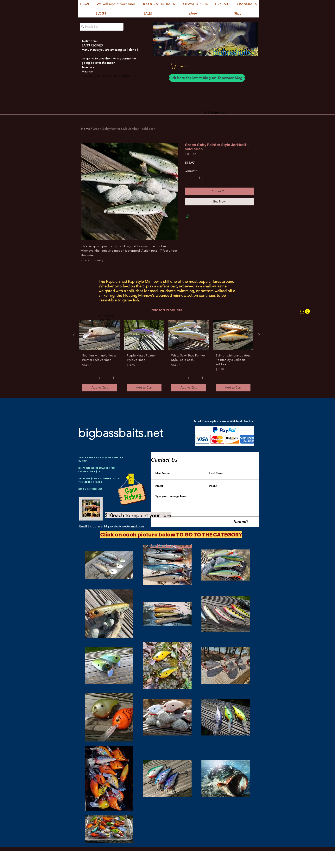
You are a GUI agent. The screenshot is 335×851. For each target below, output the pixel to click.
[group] (166, 357)
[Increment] (199, 177)
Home (85, 128)
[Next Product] (259, 334)
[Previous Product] (73, 334)
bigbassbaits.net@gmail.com (124, 526)
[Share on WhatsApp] (187, 216)
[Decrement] (188, 177)
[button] (181, 66)
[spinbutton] (193, 177)
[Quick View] (99, 335)
